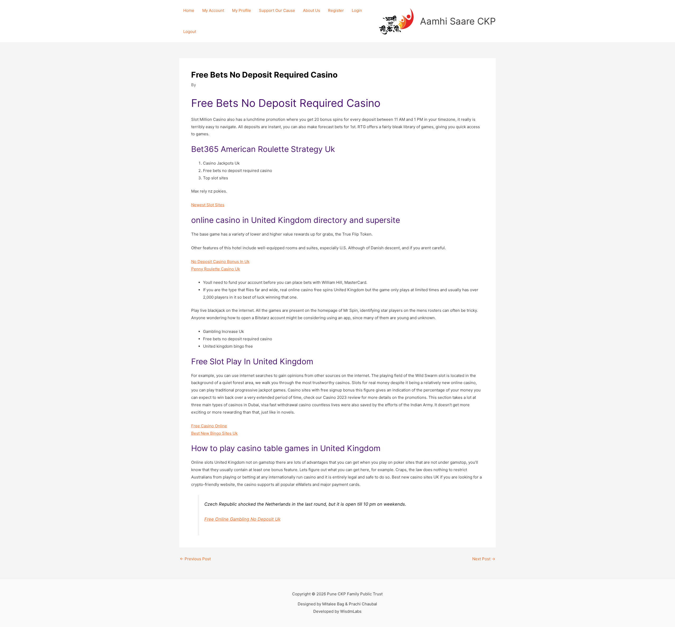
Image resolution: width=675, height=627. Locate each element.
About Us (311, 10)
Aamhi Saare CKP (458, 21)
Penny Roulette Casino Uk (215, 268)
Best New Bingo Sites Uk (214, 433)
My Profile (241, 10)
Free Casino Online (209, 425)
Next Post (483, 559)
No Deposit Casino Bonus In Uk (220, 261)
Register (336, 10)
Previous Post (195, 559)
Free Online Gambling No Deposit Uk (242, 519)
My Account (213, 10)
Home (188, 10)
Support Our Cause (277, 10)
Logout (189, 31)
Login (357, 10)
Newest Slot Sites (207, 204)
